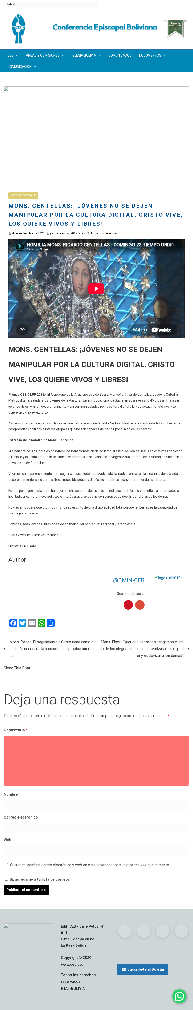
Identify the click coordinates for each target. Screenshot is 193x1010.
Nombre (11, 794)
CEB (11, 55)
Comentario (16, 730)
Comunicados (120, 55)
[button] (16, 55)
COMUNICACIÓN (20, 67)
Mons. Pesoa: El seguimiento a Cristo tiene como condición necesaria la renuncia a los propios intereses (51, 649)
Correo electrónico (21, 817)
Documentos (150, 55)
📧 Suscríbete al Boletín (142, 969)
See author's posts (131, 593)
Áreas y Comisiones (43, 55)
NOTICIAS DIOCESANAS (23, 195)
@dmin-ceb (57, 233)
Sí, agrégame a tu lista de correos (39, 879)
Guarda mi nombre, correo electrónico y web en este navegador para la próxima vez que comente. (90, 865)
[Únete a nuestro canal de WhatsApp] (179, 996)
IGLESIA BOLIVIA (84, 55)
